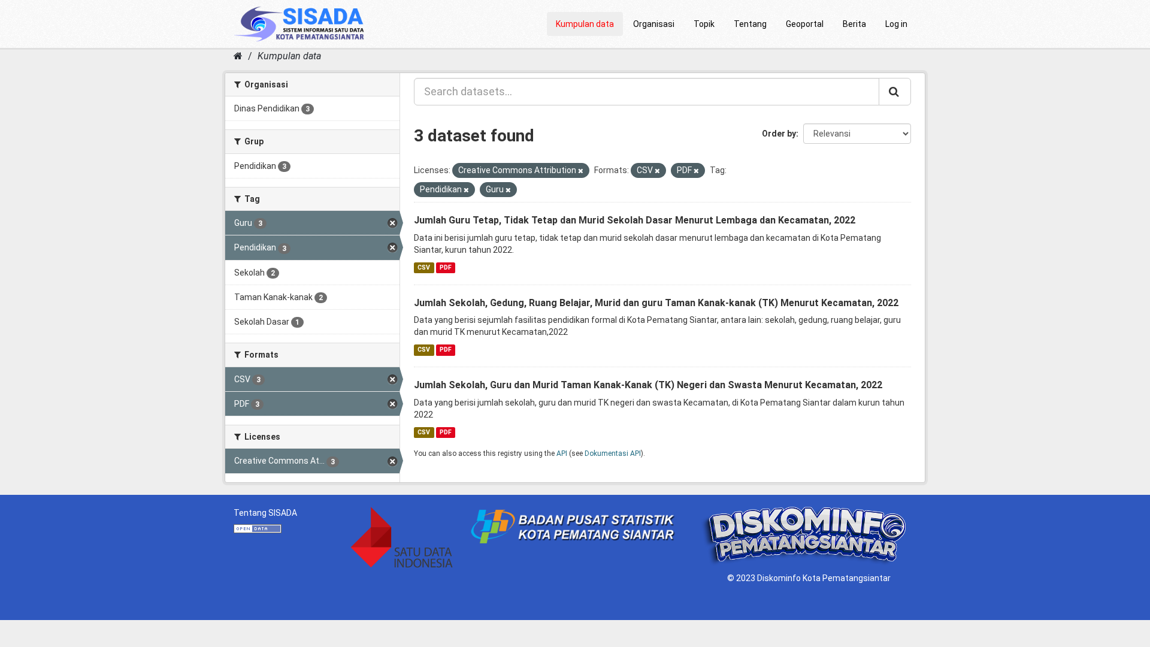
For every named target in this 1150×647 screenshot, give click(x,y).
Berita (854, 24)
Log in (896, 24)
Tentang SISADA (265, 513)
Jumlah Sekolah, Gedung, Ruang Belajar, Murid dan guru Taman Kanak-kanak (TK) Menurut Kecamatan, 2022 (656, 303)
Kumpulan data (585, 24)
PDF (446, 267)
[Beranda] (238, 56)
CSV (423, 267)
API (561, 453)
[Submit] (895, 91)
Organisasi (653, 24)
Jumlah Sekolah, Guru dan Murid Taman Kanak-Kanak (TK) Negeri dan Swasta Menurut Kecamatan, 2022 (648, 385)
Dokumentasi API (613, 453)
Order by (779, 133)
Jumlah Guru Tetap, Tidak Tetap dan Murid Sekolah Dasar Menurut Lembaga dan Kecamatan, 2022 (634, 220)
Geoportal (805, 24)
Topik (704, 24)
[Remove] (580, 171)
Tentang (750, 24)
